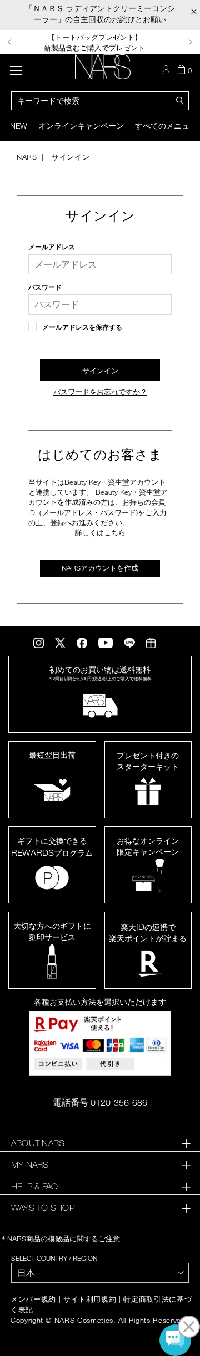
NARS (27, 156)
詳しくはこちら (100, 532)
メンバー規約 (33, 1299)
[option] (100, 42)
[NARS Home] (103, 66)
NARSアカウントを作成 (100, 567)
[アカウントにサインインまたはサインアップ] (167, 70)
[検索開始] (180, 100)
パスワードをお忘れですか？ (100, 392)
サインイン (69, 156)
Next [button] (190, 42)
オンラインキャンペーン (81, 125)
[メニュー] (16, 69)
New (18, 125)
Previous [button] (10, 42)
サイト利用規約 (90, 1299)
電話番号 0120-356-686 (100, 1102)
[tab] (100, 1143)
